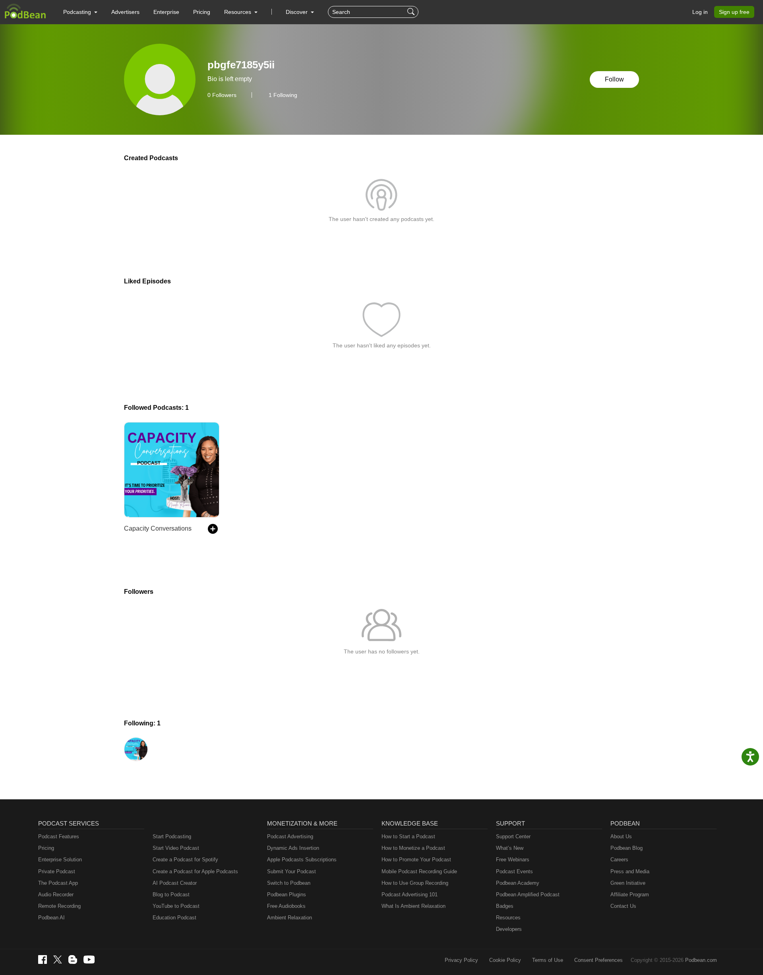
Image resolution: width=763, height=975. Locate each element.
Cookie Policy (505, 960)
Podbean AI (51, 918)
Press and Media (629, 871)
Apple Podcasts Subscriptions (302, 860)
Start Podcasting (172, 836)
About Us (621, 836)
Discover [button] (297, 12)
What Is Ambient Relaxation (413, 906)
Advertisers (125, 12)
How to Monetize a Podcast (413, 848)
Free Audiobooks (286, 906)
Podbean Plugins (286, 894)
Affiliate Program (629, 894)
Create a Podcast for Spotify (185, 860)
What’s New (509, 848)
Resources (508, 918)
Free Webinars (512, 860)
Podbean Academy (517, 883)
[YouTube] (89, 959)
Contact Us (623, 906)
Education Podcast (174, 918)
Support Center (513, 836)
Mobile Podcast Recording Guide (419, 871)
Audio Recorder (56, 894)
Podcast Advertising (290, 836)
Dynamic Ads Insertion (293, 848)
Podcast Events (514, 871)
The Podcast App (58, 883)
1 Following (283, 95)
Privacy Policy (461, 960)
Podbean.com (701, 960)
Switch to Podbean (288, 883)
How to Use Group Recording (415, 883)
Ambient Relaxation (289, 918)
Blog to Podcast (171, 894)
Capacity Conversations (158, 528)
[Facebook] (42, 959)
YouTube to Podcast (176, 906)
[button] (80, 12)
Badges (504, 906)
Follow (614, 79)
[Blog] (72, 959)
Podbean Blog (626, 848)
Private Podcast (56, 871)
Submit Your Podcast (291, 871)
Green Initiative (627, 883)
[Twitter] (57, 960)
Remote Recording (59, 906)
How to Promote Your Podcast (416, 860)
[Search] (412, 11)
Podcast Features (58, 836)
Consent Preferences (598, 960)
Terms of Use (547, 960)
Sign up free (734, 12)
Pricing (201, 12)
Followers (221, 95)
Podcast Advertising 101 (410, 894)
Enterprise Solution (60, 860)
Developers (509, 929)
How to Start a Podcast (408, 836)
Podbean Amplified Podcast (528, 894)
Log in (700, 12)
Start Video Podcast (176, 848)
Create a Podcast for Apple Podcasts (195, 871)
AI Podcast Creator (175, 883)
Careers (619, 860)
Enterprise (166, 12)
